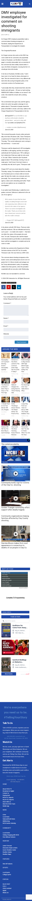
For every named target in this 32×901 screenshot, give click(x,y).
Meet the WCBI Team (9, 804)
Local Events (6, 833)
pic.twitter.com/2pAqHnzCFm (16, 122)
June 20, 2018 (9, 129)
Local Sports (6, 872)
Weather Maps (7, 854)
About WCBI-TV (7, 789)
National (4, 282)
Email (5, 326)
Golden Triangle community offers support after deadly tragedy (15, 508)
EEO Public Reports (15, 781)
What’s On (6, 892)
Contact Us (6, 793)
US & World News (11, 282)
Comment (7, 303)
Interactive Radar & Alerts (10, 848)
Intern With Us (7, 802)
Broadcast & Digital (8, 791)
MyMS (4, 890)
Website (6, 334)
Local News (6, 817)
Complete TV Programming (15, 598)
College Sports (7, 874)
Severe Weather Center (9, 850)
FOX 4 (4, 886)
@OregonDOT (9, 115)
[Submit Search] (29, 3)
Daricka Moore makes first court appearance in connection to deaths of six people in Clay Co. (14, 545)
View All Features (7, 864)
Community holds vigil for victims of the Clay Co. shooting (15, 484)
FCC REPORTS (21, 779)
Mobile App (10, 776)
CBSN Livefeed (7, 888)
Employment (6, 795)
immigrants (14, 67)
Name (6, 318)
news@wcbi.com (20, 736)
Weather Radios (7, 852)
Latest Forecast (7, 845)
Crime (4, 814)
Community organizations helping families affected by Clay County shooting (15, 518)
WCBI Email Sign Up (19, 776)
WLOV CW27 (6, 884)
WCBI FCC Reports (8, 797)
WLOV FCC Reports (8, 799)
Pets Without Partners (9, 837)
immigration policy (19, 81)
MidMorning (6, 821)
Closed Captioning (11, 779)
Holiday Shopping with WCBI (11, 835)
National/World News (9, 819)
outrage (24, 262)
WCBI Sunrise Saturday (9, 823)
